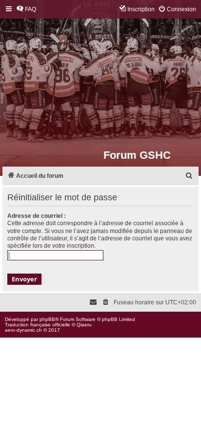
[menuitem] (26, 9)
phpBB (47, 319)
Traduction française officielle (37, 324)
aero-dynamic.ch (23, 330)
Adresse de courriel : (36, 216)
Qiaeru (84, 324)
